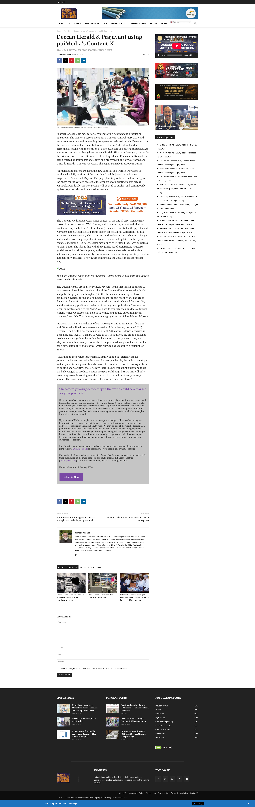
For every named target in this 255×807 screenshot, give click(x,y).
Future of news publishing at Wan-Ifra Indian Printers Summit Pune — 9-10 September (134, 597)
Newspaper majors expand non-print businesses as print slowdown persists (70, 597)
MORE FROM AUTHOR (90, 567)
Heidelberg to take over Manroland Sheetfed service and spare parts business (85, 708)
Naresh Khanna (65, 54)
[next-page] (62, 605)
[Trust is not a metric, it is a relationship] (63, 721)
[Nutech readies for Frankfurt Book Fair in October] (102, 583)
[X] (65, 60)
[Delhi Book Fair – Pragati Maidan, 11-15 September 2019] (112, 721)
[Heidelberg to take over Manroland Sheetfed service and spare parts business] (63, 708)
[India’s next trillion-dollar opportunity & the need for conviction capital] (63, 734)
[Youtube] (186, 779)
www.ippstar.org (68, 460)
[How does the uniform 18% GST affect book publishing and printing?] (112, 734)
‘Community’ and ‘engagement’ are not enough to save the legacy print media (76, 519)
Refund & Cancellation (179, 793)
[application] (176, 46)
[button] (195, 24)
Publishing (67, 31)
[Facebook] (59, 60)
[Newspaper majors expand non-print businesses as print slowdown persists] (71, 583)
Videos (164, 23)
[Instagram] (165, 779)
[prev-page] (58, 605)
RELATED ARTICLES (67, 567)
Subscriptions (92, 23)
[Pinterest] (71, 60)
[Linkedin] (83, 60)
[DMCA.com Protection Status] (163, 748)
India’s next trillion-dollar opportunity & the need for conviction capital (84, 734)
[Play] (159, 55)
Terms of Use (163, 793)
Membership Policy (136, 793)
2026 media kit (80, 448)
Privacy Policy (151, 793)
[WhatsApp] (77, 60)
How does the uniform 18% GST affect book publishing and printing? (133, 734)
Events (153, 23)
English (176, 22)
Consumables (118, 23)
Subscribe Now (71, 477)
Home (61, 23)
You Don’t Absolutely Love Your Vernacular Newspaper (128, 519)
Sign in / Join (61, 2)
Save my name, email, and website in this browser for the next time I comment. (93, 668)
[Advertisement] (176, 278)
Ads (105, 23)
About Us (122, 793)
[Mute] (190, 55)
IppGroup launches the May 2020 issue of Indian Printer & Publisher (135, 708)
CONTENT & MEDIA (137, 23)
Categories (73, 23)
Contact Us (194, 793)
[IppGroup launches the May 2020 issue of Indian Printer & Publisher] (112, 708)
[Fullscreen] (195, 55)
